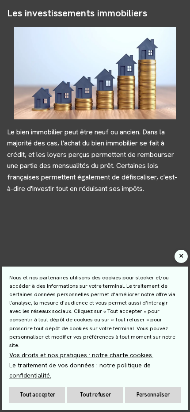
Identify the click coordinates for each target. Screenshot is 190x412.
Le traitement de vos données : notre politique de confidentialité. (80, 370)
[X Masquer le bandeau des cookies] (181, 256)
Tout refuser (95, 394)
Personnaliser (153, 394)
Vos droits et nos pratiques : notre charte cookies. (81, 355)
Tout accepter (37, 394)
